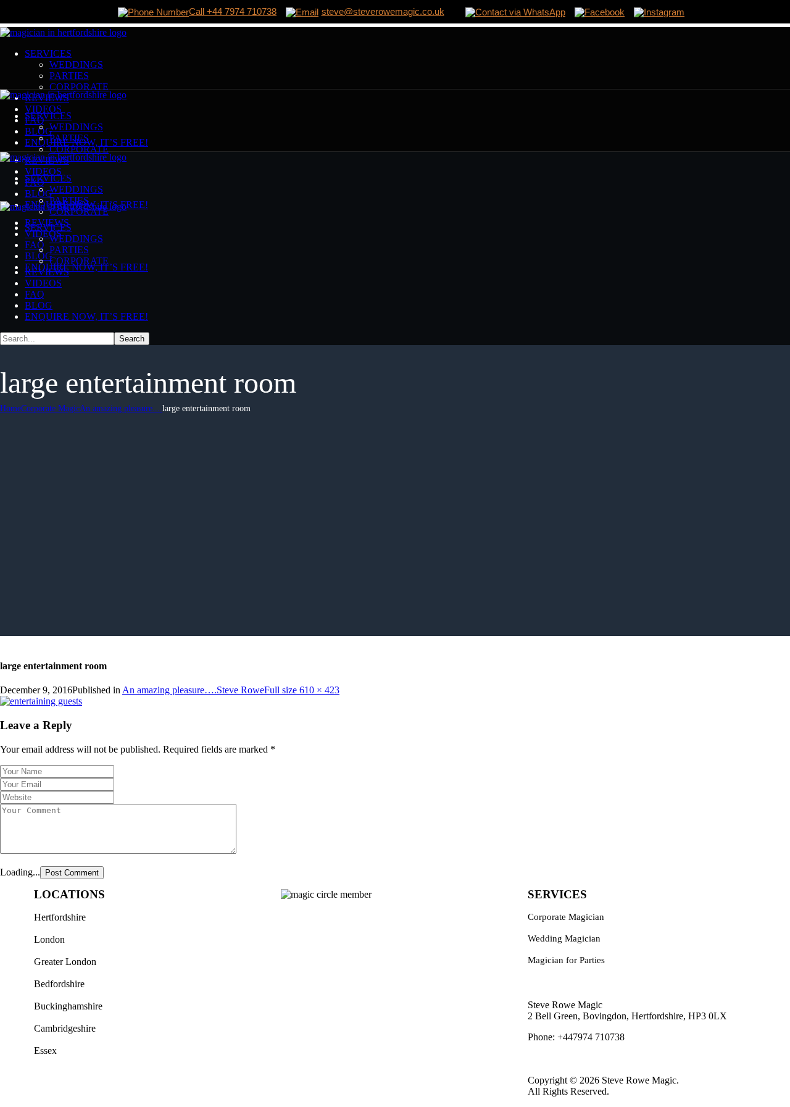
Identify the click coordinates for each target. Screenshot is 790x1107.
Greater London (65, 961)
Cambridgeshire (65, 1028)
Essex (45, 1050)
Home (10, 408)
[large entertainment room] (41, 701)
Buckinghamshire (68, 1006)
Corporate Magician (566, 917)
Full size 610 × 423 (301, 690)
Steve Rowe (240, 690)
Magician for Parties (566, 960)
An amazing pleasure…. (169, 690)
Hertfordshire (60, 917)
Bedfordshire (59, 984)
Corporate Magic (50, 408)
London (49, 939)
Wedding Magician (564, 938)
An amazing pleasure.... (121, 408)
